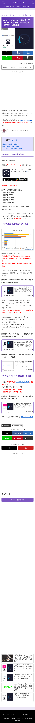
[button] (28, 58)
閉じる (14, 140)
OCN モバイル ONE (26, 120)
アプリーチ (29, 172)
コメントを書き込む (17, 500)
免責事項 (25, 714)
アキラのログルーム (17, 2)
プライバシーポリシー (9, 714)
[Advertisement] (17, 90)
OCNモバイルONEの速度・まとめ (13, 149)
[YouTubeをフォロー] (26, 448)
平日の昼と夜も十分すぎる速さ (12, 146)
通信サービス (7, 425)
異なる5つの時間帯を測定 (10, 144)
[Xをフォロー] (9, 448)
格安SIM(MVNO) (18, 425)
